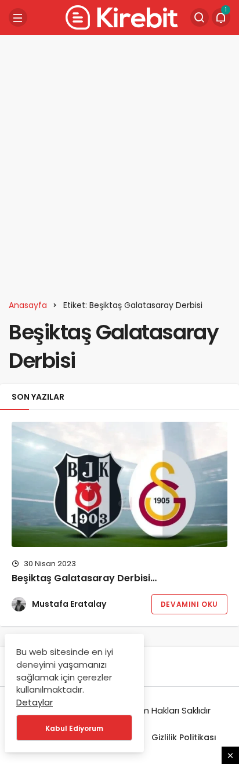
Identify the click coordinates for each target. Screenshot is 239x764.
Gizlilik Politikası (183, 737)
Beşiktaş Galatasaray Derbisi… (84, 578)
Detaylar (34, 702)
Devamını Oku (189, 604)
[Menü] (18, 17)
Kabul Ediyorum (74, 728)
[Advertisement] (119, 163)
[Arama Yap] (199, 17)
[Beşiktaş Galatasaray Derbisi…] (119, 484)
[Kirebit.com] (119, 16)
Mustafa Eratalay (69, 604)
